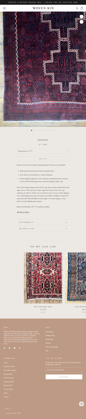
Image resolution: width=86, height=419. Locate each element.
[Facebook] (4, 348)
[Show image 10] (54, 130)
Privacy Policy (8, 389)
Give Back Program (10, 370)
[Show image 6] (44, 130)
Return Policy (8, 385)
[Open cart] (82, 8)
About (6, 363)
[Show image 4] (39, 130)
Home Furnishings (52, 347)
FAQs (5, 393)
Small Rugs (49, 339)
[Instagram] (9, 348)
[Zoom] (81, 16)
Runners (48, 343)
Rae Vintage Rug (43, 307)
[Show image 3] (36, 130)
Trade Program (9, 378)
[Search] (77, 8)
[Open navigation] (4, 8)
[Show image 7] (46, 130)
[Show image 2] (34, 130)
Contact (6, 397)
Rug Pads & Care (26, 228)
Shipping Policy (9, 382)
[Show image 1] (31, 130)
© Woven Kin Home (13, 413)
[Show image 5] (41, 130)
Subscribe (64, 377)
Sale (47, 351)
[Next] (58, 130)
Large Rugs (49, 332)
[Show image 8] (49, 130)
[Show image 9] (51, 130)
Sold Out (43, 159)
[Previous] (27, 130)
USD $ (7, 409)
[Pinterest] (14, 348)
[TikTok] (19, 348)
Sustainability (26, 222)
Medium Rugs (50, 335)
